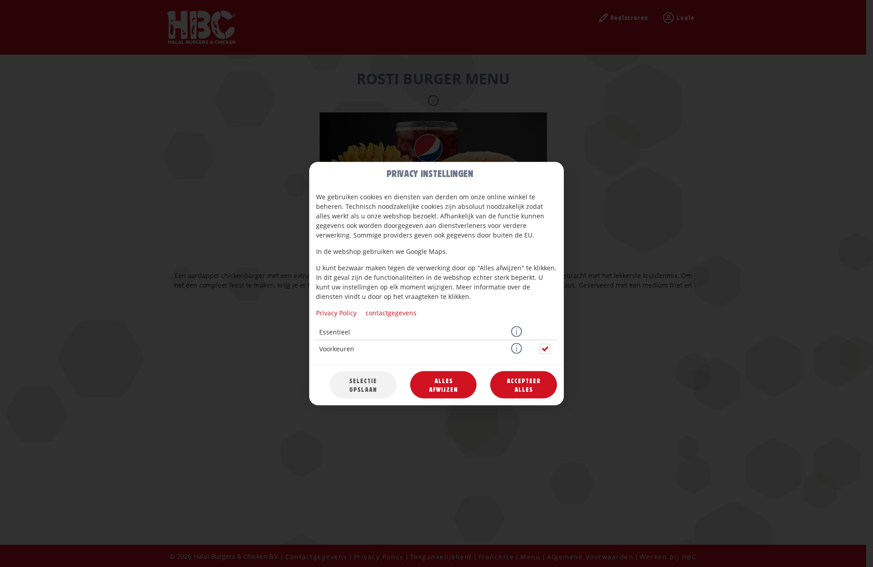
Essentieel (334, 332)
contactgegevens (391, 313)
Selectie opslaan (363, 385)
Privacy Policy (336, 313)
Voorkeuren (336, 348)
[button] (516, 332)
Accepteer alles (524, 385)
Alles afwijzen (443, 385)
